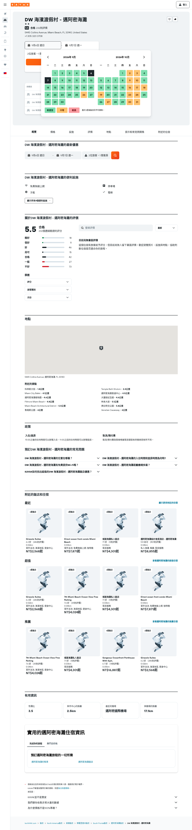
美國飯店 (69, 823)
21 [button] (48, 94)
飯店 (42, 823)
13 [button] (91, 80)
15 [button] (55, 87)
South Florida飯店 (100, 823)
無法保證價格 (63, 788)
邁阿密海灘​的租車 (40, 761)
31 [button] (137, 101)
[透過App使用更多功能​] (5, 41)
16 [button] (62, 87)
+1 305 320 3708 (33, 35)
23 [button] (62, 94)
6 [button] (91, 73)
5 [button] (84, 73)
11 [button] (77, 80)
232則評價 (41, 27)
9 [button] (62, 80)
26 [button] (83, 94)
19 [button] (84, 87)
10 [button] (69, 80)
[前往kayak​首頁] (20, 4)
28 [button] (47, 101)
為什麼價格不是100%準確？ (42, 807)
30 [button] (62, 101)
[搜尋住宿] (5, 20)
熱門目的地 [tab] (52, 743)
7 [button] (47, 80)
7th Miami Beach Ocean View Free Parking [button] (81, 598)
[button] (5, 4)
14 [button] (48, 87)
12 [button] (84, 80)
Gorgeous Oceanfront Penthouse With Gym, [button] (118, 659)
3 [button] (69, 73)
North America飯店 (54, 823)
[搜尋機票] (5, 14)
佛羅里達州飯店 (83, 823)
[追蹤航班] (5, 56)
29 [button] (55, 101)
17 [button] (69, 87)
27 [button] (91, 94)
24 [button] (69, 94)
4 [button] (76, 73)
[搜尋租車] (5, 26)
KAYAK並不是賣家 (37, 797)
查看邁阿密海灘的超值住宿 (165, 560)
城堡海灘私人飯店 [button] (110, 539)
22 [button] (55, 94)
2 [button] (62, 73)
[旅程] (5, 65)
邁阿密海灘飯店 (85, 761)
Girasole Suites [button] (33, 539)
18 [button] (77, 87)
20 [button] (91, 87)
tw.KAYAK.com (30, 823)
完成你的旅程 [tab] (36, 743)
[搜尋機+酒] (5, 33)
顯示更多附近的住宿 (168, 502)
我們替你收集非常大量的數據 (43, 802)
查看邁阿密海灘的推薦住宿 (165, 621)
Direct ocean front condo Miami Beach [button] (80, 540)
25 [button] (76, 94)
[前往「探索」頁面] (5, 50)
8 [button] (55, 80)
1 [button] (55, 73)
